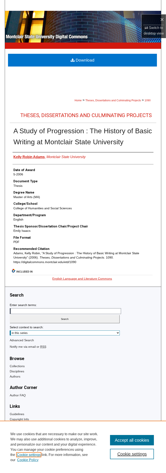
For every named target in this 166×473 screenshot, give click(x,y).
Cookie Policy (27, 460)
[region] (83, 447)
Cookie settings (29, 455)
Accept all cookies (132, 440)
